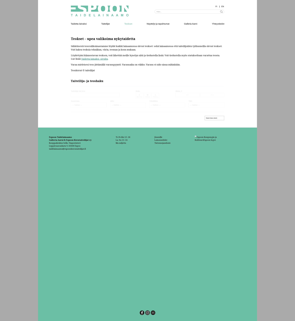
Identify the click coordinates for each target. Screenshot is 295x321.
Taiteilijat (105, 24)
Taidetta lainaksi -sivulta (94, 58)
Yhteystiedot (218, 24)
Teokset (128, 24)
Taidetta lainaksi (79, 24)
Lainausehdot (160, 140)
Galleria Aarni (190, 24)
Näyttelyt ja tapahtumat (158, 24)
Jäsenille (158, 137)
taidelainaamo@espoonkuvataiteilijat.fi (67, 148)
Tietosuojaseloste (162, 143)
